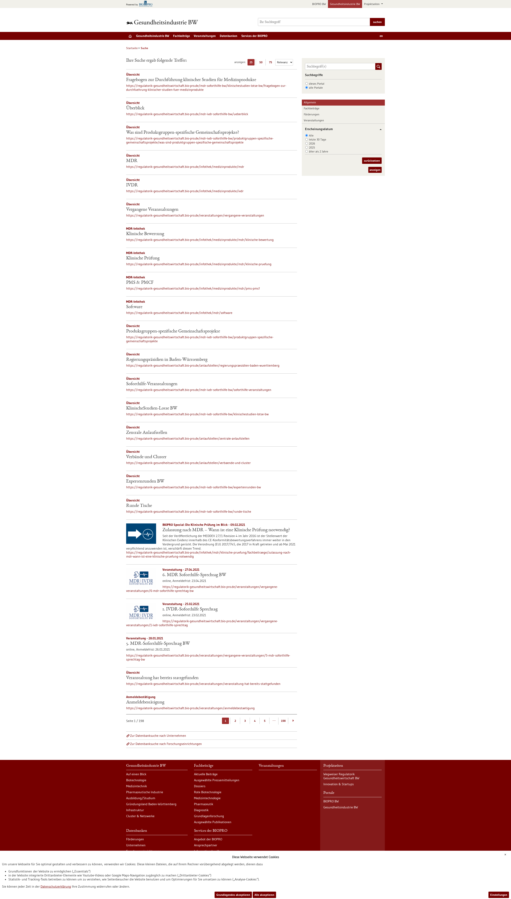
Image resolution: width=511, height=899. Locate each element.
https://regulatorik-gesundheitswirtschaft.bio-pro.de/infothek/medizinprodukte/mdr (185, 167)
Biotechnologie (136, 780)
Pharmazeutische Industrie (144, 792)
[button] (379, 129)
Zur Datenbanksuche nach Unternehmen (158, 736)
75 (271, 62)
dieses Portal (316, 83)
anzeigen (374, 170)
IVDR (132, 185)
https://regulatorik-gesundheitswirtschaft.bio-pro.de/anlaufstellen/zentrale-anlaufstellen (188, 438)
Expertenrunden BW (145, 481)
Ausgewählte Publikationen (212, 822)
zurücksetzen (372, 160)
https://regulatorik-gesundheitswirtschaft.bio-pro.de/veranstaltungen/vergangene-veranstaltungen (195, 215)
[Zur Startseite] (163, 22)
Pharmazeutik (203, 804)
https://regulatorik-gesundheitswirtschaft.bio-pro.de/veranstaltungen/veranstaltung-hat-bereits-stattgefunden (203, 684)
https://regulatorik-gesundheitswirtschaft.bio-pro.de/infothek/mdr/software (179, 313)
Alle (311, 135)
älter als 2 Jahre (318, 151)
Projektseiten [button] (372, 4)
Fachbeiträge (181, 36)
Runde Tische (139, 505)
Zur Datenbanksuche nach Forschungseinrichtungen (166, 744)
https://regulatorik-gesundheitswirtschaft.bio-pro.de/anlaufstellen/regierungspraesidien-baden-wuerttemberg (202, 365)
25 (252, 62)
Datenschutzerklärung (56, 886)
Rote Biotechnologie (207, 792)
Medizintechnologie (207, 798)
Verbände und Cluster (146, 457)
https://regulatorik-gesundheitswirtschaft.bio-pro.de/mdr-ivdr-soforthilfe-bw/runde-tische (188, 511)
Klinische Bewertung (145, 234)
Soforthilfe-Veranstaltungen (151, 384)
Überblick (135, 108)
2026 (312, 143)
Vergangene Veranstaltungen (152, 209)
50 (261, 62)
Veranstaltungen (205, 36)
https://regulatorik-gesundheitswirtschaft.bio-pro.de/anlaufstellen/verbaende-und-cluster (188, 463)
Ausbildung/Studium (140, 798)
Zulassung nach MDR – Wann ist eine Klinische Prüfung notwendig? (226, 530)
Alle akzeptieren (264, 895)
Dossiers (199, 786)
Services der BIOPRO (254, 36)
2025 (312, 147)
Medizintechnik (136, 786)
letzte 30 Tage (317, 139)
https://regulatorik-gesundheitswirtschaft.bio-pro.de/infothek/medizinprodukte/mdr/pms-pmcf (193, 288)
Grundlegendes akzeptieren (233, 895)
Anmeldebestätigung (145, 702)
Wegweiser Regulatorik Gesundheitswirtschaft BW (341, 776)
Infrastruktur (135, 810)
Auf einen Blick (136, 774)
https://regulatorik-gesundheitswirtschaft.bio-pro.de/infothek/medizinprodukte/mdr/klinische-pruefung (198, 264)
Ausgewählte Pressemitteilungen (216, 780)
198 (283, 721)
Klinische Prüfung (142, 258)
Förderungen (311, 114)
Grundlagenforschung (209, 816)
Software (134, 307)
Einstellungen (498, 895)
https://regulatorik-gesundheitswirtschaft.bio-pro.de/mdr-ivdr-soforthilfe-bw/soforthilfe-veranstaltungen (198, 390)
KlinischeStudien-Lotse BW (151, 408)
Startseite (132, 48)
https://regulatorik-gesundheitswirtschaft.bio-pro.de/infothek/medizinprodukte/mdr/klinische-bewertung (200, 240)
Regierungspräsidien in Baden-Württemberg (166, 359)
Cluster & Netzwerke (140, 816)
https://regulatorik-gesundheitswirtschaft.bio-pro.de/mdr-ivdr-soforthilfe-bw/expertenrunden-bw (193, 487)
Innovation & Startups (338, 784)
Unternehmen (136, 845)
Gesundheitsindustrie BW (345, 4)
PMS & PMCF (139, 282)
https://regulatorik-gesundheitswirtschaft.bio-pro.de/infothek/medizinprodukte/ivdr (185, 191)
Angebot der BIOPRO (208, 839)
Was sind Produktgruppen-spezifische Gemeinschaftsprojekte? (182, 132)
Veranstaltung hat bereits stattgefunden (162, 678)
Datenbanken (228, 36)
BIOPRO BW (319, 4)
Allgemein (310, 102)
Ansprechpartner (205, 845)
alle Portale (316, 87)
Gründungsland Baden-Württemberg (151, 804)
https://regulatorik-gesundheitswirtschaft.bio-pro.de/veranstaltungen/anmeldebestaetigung (190, 708)
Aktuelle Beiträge (206, 774)
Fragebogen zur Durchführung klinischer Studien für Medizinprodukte (191, 80)
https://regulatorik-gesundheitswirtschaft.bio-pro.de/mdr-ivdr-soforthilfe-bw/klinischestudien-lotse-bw (197, 414)
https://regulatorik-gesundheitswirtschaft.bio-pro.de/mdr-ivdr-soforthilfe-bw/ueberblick (187, 114)
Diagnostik (201, 810)
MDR (132, 161)
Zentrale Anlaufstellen (146, 432)
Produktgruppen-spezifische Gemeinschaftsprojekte (173, 331)
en (381, 36)
